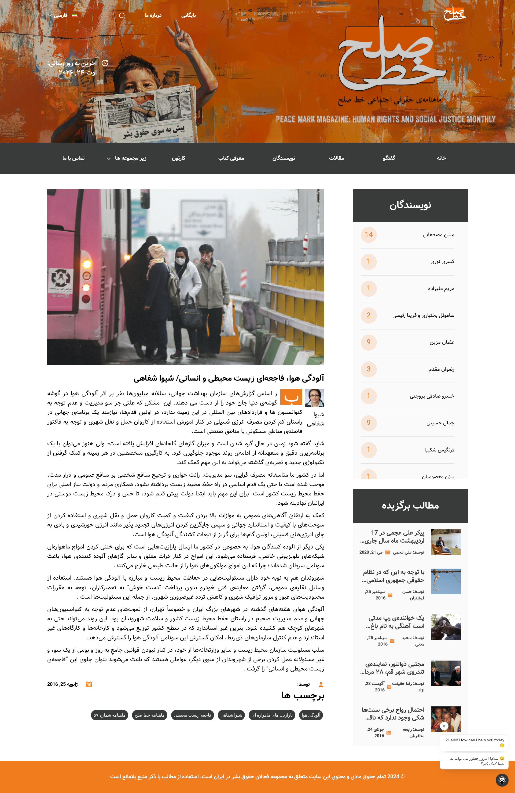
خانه (441, 158)
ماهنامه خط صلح (150, 715)
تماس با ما (73, 158)
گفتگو (389, 158)
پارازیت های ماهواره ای (272, 715)
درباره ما (153, 15)
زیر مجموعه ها (130, 158)
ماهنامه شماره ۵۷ (110, 715)
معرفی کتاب (231, 158)
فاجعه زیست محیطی (192, 715)
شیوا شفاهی (231, 715)
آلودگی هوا (311, 715)
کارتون (178, 158)
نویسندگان (284, 158)
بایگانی (188, 15)
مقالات (336, 158)
